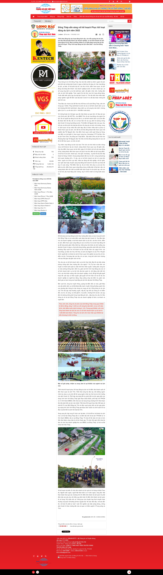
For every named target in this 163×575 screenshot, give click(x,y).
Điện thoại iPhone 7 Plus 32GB (43, 196)
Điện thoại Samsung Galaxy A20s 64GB (42, 189)
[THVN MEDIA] (119, 78)
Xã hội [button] (122, 16)
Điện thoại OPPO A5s (40, 201)
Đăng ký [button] (52, 16)
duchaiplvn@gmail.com (61, 1)
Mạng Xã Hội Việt (78, 555)
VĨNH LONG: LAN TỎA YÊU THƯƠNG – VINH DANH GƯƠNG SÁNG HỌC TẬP (119, 171)
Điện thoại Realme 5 (40, 210)
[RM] (43, 76)
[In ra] (100, 34)
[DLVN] (119, 122)
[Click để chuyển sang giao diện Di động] (37, 572)
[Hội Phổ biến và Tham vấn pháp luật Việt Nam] (119, 104)
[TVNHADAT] (43, 125)
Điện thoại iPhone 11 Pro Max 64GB (43, 193)
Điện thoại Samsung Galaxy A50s (42, 184)
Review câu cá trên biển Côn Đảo (122, 65)
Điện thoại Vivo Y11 (40, 208)
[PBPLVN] (43, 34)
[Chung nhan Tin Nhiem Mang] (67, 557)
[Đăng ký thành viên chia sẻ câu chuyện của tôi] (96, 8)
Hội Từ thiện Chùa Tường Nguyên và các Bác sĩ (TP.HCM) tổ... (123, 53)
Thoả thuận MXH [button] (42, 16)
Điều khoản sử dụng (91, 555)
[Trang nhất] (33, 16)
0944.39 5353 (46, 1)
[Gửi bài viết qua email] (97, 34)
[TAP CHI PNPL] (119, 97)
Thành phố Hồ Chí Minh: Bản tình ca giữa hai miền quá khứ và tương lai (124, 164)
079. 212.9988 (37, 1)
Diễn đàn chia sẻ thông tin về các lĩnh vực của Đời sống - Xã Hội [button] (99, 16)
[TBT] (43, 51)
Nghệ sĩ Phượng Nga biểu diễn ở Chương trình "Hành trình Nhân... (119, 45)
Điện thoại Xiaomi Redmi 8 (42, 206)
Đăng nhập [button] (60, 16)
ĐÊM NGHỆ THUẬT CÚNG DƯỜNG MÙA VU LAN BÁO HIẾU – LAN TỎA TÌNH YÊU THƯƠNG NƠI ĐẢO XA (119, 145)
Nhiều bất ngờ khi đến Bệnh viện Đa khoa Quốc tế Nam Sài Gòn (123, 60)
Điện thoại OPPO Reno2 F (42, 199)
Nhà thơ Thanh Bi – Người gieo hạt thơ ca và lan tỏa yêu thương (124, 151)
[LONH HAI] (43, 27)
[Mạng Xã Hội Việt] (46, 8)
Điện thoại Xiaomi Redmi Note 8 (43, 203)
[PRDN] (119, 90)
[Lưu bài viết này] (104, 34)
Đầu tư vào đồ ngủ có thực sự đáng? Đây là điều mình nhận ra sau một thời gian (119, 158)
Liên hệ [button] (69, 16)
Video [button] (75, 16)
